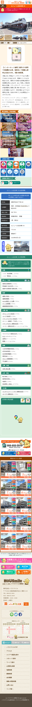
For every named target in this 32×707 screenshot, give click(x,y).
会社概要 (9, 677)
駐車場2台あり (16, 167)
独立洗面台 (3, 175)
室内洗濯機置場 (22, 175)
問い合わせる (25, 572)
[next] (31, 23)
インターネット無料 (10, 167)
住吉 (6, 182)
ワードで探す (10, 662)
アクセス (9, 651)
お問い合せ (9, 685)
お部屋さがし (9, 567)
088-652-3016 (9, 572)
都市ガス (22, 167)
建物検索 (9, 673)
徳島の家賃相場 (11, 681)
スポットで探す (11, 658)
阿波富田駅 (24, 206)
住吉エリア (17, 182)
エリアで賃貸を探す (12, 654)
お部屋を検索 (10, 666)
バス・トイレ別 (16, 175)
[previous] (1, 23)
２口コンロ (28, 167)
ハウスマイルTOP (11, 647)
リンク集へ (9, 689)
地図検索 (9, 670)
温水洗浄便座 (9, 175)
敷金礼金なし (3, 167)
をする (25, 567)
